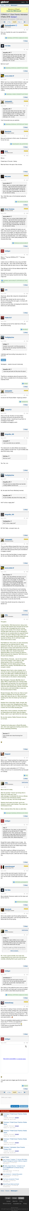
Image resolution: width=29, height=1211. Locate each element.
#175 (27, 893)
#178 (27, 974)
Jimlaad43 (5, 441)
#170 (27, 619)
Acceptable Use (17, 1203)
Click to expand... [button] (14, 950)
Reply (26, 41)
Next (19, 22)
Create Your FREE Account (14, 11)
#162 (27, 341)
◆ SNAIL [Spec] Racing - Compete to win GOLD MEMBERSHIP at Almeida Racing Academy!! (14, 1167)
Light (8, 1198)
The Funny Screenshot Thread (11, 1179)
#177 (27, 935)
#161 (27, 321)
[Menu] (5, 2)
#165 (27, 438)
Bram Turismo (6, 574)
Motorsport (11, 1117)
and (22, 201)
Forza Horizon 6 (6, 1176)
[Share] (24, 30)
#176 (27, 913)
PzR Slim (5, 456)
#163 (27, 395)
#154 (27, 105)
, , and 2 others (17, 813)
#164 (27, 413)
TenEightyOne (6, 521)
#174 (27, 870)
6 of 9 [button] (14, 22)
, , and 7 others (17, 124)
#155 (27, 136)
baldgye (5, 344)
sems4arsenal (6, 977)
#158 (27, 213)
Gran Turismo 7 (6, 1163)
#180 (27, 1042)
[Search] (27, 1)
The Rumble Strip (6, 1181)
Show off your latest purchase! (11, 1184)
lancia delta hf (6, 183)
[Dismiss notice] (26, 9)
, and (20, 144)
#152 (27, 49)
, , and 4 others (17, 67)
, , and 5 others (17, 94)
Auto (21, 1198)
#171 (27, 757)
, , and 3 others (17, 37)
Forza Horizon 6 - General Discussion (12, 1174)
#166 (27, 479)
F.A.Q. (20, 1201)
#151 (27, 29)
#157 (27, 180)
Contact (8, 1201)
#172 (27, 787)
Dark (15, 1198)
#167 (27, 518)
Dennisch (4, 19)
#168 (27, 544)
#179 (27, 1006)
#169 (27, 571)
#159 (27, 254)
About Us (15, 1201)
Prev (9, 22)
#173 (27, 824)
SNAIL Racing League (7, 1171)
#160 (27, 293)
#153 (27, 79)
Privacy (25, 1203)
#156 (27, 155)
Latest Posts (5, 1157)
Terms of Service (7, 1203)
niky (4, 827)
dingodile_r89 (6, 52)
